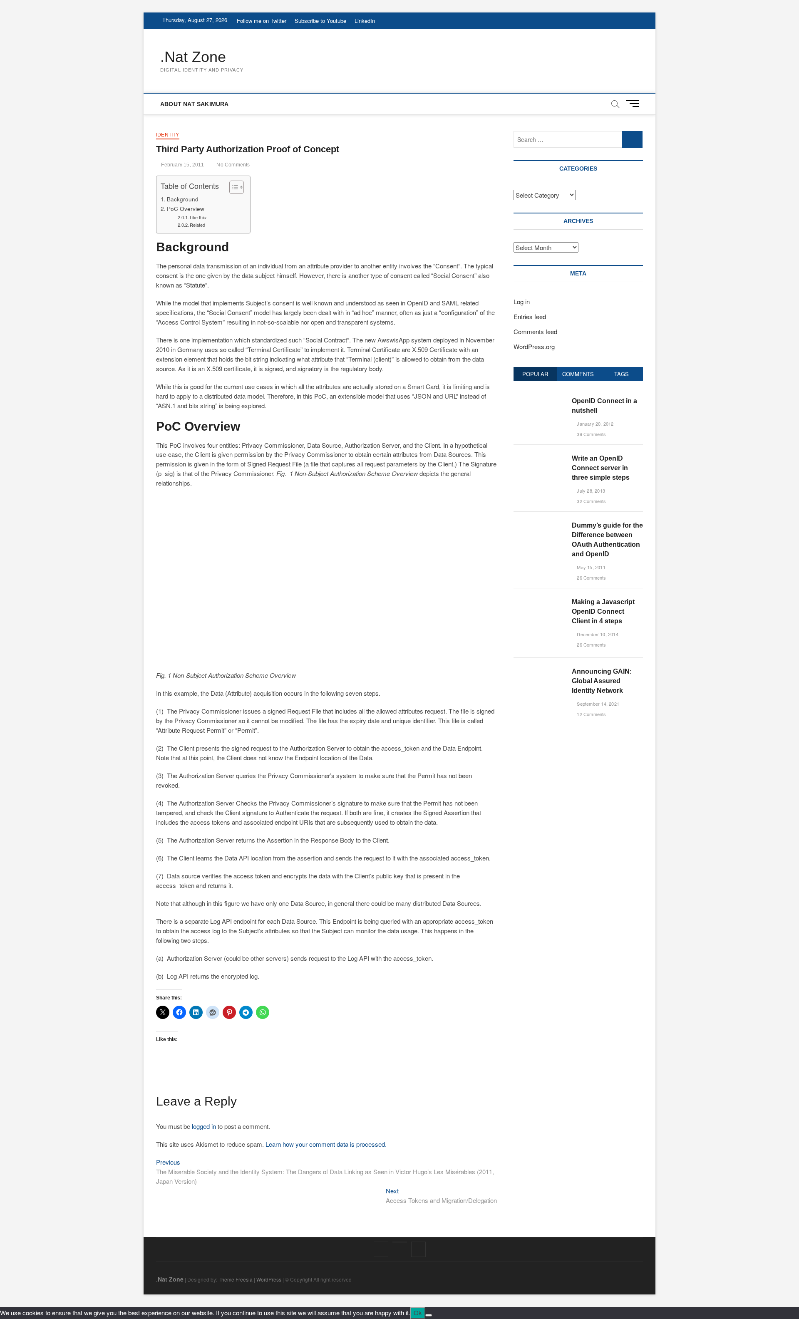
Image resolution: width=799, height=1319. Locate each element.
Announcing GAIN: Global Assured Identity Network (602, 681)
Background (183, 199)
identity (167, 135)
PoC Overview (185, 208)
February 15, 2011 (182, 165)
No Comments (232, 165)
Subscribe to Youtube (320, 21)
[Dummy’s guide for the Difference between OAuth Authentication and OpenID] (540, 525)
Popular (535, 374)
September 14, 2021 (597, 703)
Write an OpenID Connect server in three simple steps (601, 468)
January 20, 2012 (594, 423)
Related (197, 224)
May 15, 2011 (590, 567)
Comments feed (535, 331)
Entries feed (530, 316)
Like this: (198, 217)
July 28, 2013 (590, 490)
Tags (621, 374)
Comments (578, 374)
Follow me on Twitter (261, 21)
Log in (522, 301)
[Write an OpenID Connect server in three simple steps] (540, 458)
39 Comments (591, 434)
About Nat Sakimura (194, 104)
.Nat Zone (193, 56)
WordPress (268, 1279)
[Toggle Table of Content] (232, 187)
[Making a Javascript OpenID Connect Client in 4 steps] (540, 601)
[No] (428, 1315)
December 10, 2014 (597, 634)
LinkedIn (365, 21)
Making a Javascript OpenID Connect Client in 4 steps (603, 611)
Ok (418, 1312)
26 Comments (591, 577)
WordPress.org (534, 346)
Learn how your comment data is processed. (326, 1144)
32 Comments (591, 501)
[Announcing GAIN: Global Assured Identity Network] (540, 671)
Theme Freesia (235, 1279)
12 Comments (591, 714)
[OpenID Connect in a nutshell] (540, 400)
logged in (204, 1126)
